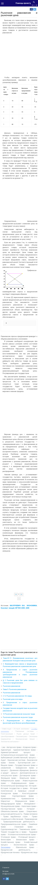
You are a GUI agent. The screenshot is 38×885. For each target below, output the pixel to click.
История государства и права (14, 788)
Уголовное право (8, 837)
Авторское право (14, 747)
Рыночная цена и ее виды (13, 699)
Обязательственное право (12, 811)
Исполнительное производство (14, 786)
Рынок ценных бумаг (26, 734)
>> (36, 5)
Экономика (5, 847)
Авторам (5, 871)
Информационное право (22, 783)
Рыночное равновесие (11, 686)
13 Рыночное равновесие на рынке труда (19, 714)
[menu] (2, 3)
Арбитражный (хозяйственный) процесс (18, 757)
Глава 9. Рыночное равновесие (14, 689)
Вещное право (7, 765)
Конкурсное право (9, 793)
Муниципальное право (10, 806)
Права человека (30, 814)
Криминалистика (8, 798)
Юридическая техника (10, 852)
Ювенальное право (25, 847)
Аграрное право (29, 747)
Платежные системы (24, 731)
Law (3, 747)
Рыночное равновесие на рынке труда (18, 717)
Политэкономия (7, 734)
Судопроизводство (9, 829)
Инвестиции (6, 729)
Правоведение (31, 819)
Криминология (27, 798)
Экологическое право (24, 845)
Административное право (24, 750)
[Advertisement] (19, 55)
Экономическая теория (25, 739)
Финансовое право (25, 840)
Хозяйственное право (10, 842)
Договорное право (28, 775)
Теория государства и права (13, 832)
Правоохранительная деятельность (19, 822)
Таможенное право (27, 829)
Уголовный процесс (27, 837)
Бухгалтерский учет (26, 763)
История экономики (21, 729)
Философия (6, 840)
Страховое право (23, 827)
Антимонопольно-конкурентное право (18, 755)
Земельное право (27, 778)
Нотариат (31, 809)
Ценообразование (7, 736)
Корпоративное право (23, 796)
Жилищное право (8, 778)
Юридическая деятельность (16, 850)
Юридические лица (29, 852)
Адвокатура (6, 750)
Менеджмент (29, 804)
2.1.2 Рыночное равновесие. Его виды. (17, 696)
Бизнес (12, 763)
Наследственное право (11, 809)
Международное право (11, 804)
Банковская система (16, 760)
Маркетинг (5, 801)
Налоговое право (28, 806)
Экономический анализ (9, 742)
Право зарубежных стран (15, 816)
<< (33, 5)
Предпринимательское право (13, 824)
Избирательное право (10, 781)
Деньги (14, 773)
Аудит (3, 760)
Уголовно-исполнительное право (22, 834)
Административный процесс (16, 752)
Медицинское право (24, 801)
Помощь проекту (23, 3)
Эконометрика (21, 736)
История (32, 786)
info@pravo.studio (8, 874)
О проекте (5, 867)
